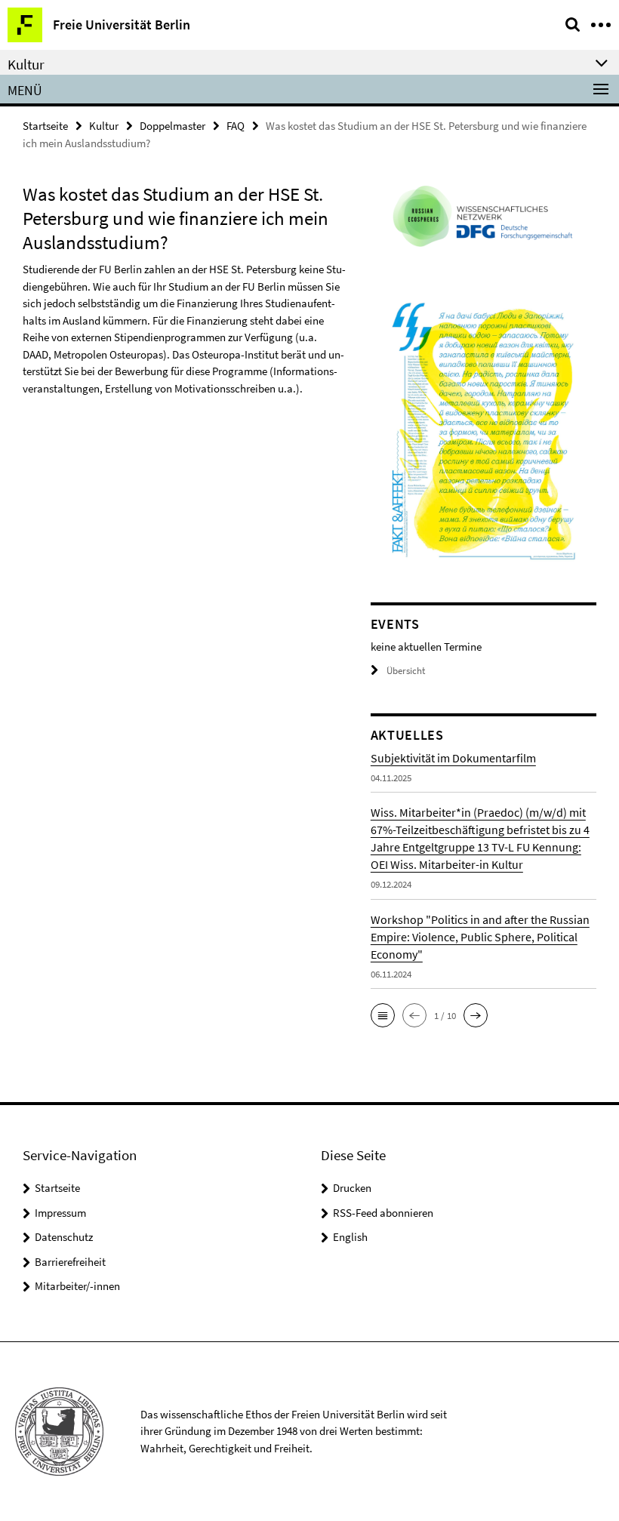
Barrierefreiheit (70, 1262)
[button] (383, 1015)
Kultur (104, 126)
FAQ (235, 126)
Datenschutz (64, 1237)
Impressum (60, 1212)
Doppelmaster (172, 126)
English (350, 1237)
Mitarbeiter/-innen (77, 1286)
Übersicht (405, 670)
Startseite (45, 126)
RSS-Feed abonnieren (383, 1212)
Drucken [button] (352, 1188)
